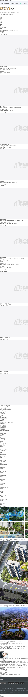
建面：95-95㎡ (5, 109)
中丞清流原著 (3, 219)
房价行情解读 (3, 417)
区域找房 (2, 14)
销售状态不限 (3, 30)
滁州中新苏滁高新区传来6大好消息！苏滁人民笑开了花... (13, 661)
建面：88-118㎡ (6, 260)
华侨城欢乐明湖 (7, 304)
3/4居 (1, 69)
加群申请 (9, 409)
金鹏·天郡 (6, 371)
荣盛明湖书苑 (3, 257)
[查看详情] (2, 660)
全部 (1, 18)
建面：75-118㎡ (6, 69)
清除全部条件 (6, 34)
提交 (1, 676)
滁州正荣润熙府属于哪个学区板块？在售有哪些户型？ (12, 667)
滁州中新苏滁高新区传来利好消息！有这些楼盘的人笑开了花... (14, 665)
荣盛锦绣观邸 (7, 405)
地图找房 (11, 14)
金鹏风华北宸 (7, 337)
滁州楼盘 (17, 12)
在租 (17, 30)
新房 (21, 3)
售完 (12, 30)
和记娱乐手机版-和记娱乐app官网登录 (9, 3)
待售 (10, 30)
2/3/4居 (2, 222)
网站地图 (1, 679)
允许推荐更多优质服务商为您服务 (11, 674)
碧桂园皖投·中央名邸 (4, 144)
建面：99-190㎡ (7, 184)
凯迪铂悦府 (2, 181)
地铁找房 (6, 14)
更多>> (5, 506)
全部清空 (2, 429)
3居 (1, 109)
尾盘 (14, 30)
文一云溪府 (2, 106)
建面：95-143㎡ (7, 222)
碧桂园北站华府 (3, 66)
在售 (7, 30)
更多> (7, 430)
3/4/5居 (2, 184)
